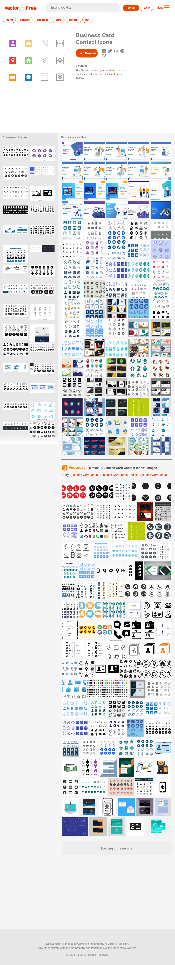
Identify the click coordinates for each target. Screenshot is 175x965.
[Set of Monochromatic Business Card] (94, 387)
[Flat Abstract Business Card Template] (94, 407)
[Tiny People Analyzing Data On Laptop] (72, 190)
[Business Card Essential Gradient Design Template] (72, 446)
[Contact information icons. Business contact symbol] (15, 254)
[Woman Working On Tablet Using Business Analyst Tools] (116, 171)
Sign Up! (131, 8)
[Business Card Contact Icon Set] (72, 249)
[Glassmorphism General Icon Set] (72, 407)
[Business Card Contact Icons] (94, 426)
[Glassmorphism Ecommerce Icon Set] (116, 426)
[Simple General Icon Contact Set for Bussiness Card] (72, 230)
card (59, 20)
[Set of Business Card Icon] (94, 328)
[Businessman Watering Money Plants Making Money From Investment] (161, 190)
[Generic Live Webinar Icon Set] (94, 446)
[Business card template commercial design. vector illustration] (134, 610)
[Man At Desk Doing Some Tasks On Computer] (161, 171)
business (43, 20)
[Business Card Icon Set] (138, 230)
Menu (160, 7)
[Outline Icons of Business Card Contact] (138, 367)
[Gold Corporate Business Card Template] (116, 446)
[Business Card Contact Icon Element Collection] (94, 367)
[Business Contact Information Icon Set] (94, 289)
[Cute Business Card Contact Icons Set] (72, 269)
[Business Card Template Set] (116, 308)
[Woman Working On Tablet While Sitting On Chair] (138, 151)
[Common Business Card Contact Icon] (138, 387)
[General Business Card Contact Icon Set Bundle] (138, 269)
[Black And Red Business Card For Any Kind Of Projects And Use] (145, 511)
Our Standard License (111, 74)
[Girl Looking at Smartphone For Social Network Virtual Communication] (94, 210)
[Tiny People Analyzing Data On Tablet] (116, 190)
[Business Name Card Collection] (161, 407)
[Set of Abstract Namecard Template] (72, 367)
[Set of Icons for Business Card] (161, 249)
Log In (146, 8)
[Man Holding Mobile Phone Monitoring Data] (72, 210)
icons (9, 20)
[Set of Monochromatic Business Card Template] (161, 387)
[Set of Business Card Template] (72, 426)
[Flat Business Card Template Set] (161, 328)
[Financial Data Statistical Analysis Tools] (161, 210)
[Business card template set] (138, 328)
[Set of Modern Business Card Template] (116, 367)
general (73, 20)
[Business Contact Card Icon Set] (116, 230)
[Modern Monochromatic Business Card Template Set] (116, 387)
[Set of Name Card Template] (138, 348)
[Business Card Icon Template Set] (94, 249)
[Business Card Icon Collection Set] (161, 269)
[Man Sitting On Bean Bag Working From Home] (72, 151)
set (87, 20)
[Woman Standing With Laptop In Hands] (138, 171)
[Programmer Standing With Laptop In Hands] (116, 151)
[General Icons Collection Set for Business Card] (94, 269)
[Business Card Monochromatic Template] (138, 446)
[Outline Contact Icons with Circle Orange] (161, 367)
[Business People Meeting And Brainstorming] (138, 210)
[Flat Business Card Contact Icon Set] (116, 348)
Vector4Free (20, 7)
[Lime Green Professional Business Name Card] (138, 407)
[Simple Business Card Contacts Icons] (72, 387)
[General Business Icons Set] (161, 230)
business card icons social (118, 474)
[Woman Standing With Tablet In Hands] (72, 171)
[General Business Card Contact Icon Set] (116, 269)
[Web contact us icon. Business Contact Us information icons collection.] (42, 431)
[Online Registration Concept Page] (138, 190)
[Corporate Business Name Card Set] (161, 348)
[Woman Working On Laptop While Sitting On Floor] (161, 151)
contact (25, 20)
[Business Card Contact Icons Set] (94, 230)
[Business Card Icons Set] (72, 328)
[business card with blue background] (42, 333)
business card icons (84, 474)
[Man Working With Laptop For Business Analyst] (94, 151)
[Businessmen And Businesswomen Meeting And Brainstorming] (116, 210)
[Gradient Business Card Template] (161, 446)
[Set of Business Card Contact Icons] (138, 249)
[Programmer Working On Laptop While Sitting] (94, 171)
